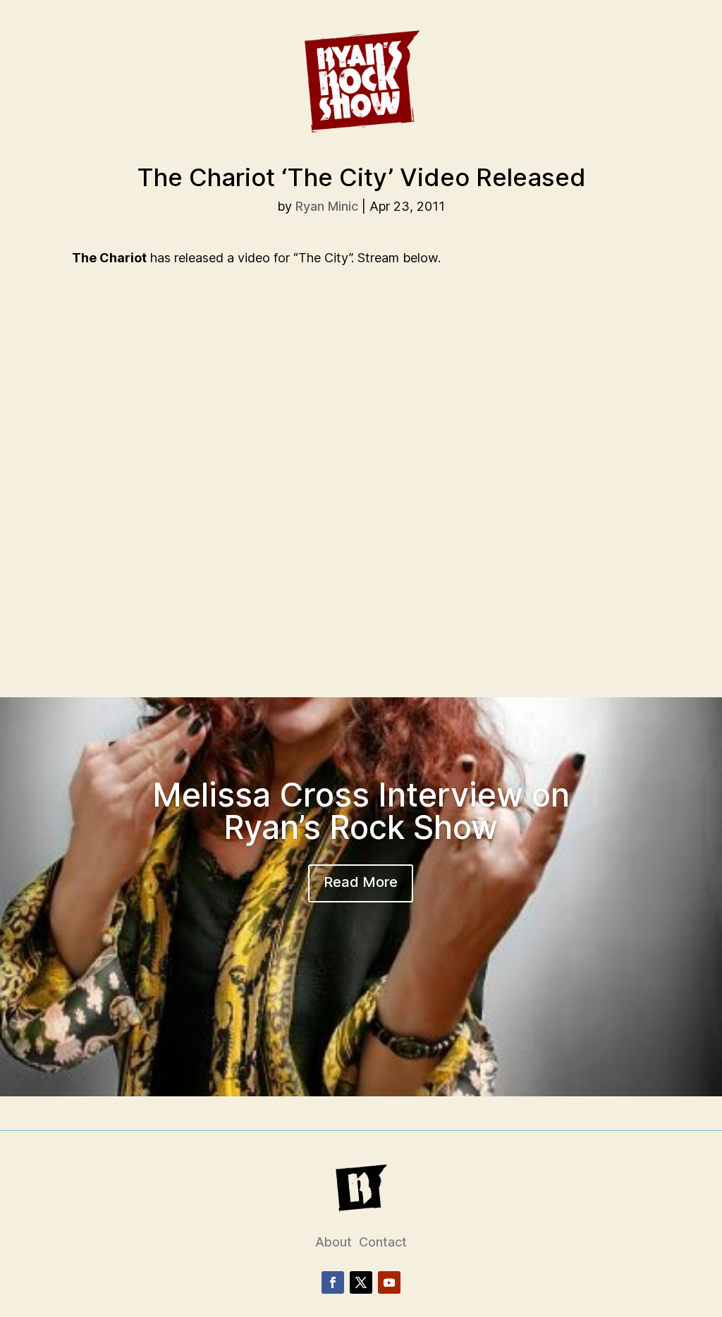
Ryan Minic (326, 206)
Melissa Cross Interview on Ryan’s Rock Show (361, 811)
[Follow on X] (361, 1282)
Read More (361, 882)
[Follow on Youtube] (389, 1282)
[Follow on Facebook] (333, 1282)
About (333, 1242)
